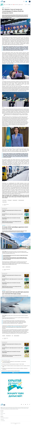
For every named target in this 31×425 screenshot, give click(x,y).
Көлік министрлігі (15, 200)
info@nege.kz (2, 419)
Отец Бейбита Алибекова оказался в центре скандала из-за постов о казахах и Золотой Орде (16, 366)
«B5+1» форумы (4, 200)
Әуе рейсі (3, 335)
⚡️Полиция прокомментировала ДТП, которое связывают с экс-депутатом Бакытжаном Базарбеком (14, 362)
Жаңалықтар (4, 225)
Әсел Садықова (9, 200)
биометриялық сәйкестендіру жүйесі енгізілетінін (14, 326)
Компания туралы (3, 413)
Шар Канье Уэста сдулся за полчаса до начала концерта (11, 370)
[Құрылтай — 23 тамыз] (2, 4)
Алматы (26, 4)
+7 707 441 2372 (3, 420)
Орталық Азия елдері (21, 200)
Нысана (3, 7)
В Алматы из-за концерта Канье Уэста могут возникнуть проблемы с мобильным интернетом (14, 369)
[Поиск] (23, 1)
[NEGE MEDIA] (3, 1)
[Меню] (29, 1)
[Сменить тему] (27, 1)
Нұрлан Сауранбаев (16, 335)
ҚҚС (12, 335)
